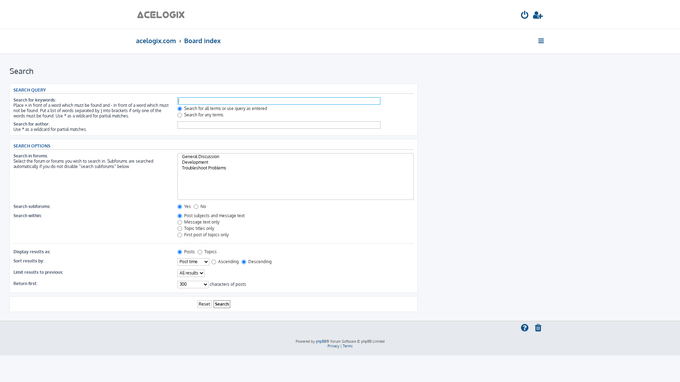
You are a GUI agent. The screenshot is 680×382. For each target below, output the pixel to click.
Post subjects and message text (214, 215)
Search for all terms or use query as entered (225, 108)
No (202, 206)
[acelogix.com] (163, 14)
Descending (259, 261)
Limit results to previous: (38, 272)
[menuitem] (525, 16)
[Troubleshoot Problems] (295, 168)
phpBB (321, 341)
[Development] (295, 162)
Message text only (201, 222)
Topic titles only (198, 228)
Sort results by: (28, 261)
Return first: (25, 283)
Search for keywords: (34, 100)
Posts (189, 251)
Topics (210, 251)
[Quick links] (542, 41)
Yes (187, 206)
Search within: (27, 215)
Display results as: (32, 251)
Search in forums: (30, 155)
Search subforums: (32, 206)
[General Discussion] (295, 157)
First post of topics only (206, 234)
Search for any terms (203, 114)
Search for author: (31, 124)
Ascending (228, 261)
